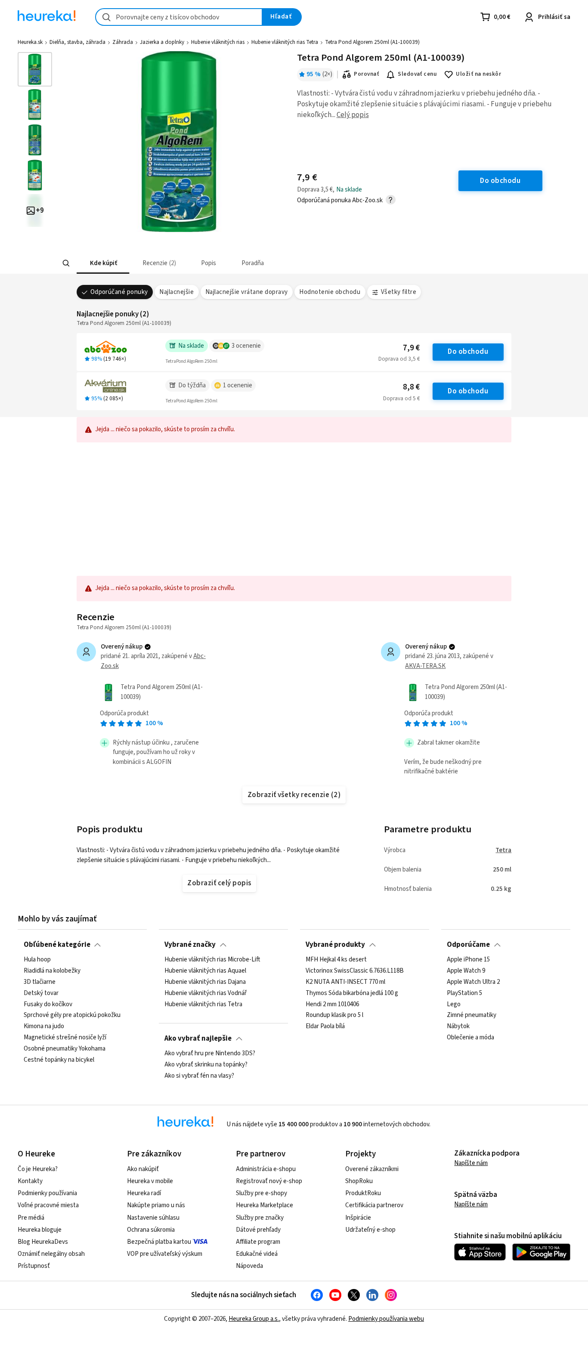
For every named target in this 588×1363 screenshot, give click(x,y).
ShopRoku (359, 1181)
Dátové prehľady (258, 1229)
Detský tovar (41, 993)
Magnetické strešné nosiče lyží (65, 1037)
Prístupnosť (34, 1265)
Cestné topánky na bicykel (59, 1060)
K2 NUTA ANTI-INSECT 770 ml (345, 982)
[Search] (66, 263)
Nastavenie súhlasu (153, 1217)
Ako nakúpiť (143, 1169)
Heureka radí (144, 1193)
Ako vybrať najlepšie (198, 1038)
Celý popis (353, 115)
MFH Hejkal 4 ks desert (336, 959)
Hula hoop (37, 959)
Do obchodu (468, 351)
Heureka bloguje (40, 1229)
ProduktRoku (363, 1193)
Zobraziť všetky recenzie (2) (294, 795)
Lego (454, 1004)
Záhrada (122, 42)
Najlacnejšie (176, 292)
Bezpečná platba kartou (159, 1241)
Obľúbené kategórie (57, 945)
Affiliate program (258, 1241)
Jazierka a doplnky (162, 42)
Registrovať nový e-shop (269, 1181)
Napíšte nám (471, 1163)
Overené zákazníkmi (372, 1169)
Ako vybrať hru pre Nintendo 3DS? (209, 1053)
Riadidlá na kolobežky (52, 971)
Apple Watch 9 (466, 971)
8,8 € (411, 387)
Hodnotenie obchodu (329, 292)
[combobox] (179, 17)
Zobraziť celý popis (219, 883)
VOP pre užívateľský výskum (164, 1253)
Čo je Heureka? (38, 1169)
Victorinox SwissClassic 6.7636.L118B (355, 971)
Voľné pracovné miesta (48, 1205)
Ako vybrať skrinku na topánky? (206, 1064)
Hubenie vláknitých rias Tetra (284, 42)
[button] (103, 263)
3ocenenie (246, 345)
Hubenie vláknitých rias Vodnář (205, 993)
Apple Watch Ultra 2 (473, 982)
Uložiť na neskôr (478, 74)
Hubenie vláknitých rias (217, 42)
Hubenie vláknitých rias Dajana (205, 982)
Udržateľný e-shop (370, 1229)
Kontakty (30, 1181)
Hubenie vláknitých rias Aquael (205, 971)
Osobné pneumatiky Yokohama (64, 1049)
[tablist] (230, 263)
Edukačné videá (257, 1253)
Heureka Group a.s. (254, 1318)
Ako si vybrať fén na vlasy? (199, 1076)
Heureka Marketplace (264, 1205)
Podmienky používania (47, 1193)
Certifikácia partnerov (374, 1205)
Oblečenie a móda (470, 1037)
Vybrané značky (190, 945)
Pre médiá (31, 1217)
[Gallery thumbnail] (34, 69)
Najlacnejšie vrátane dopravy (246, 292)
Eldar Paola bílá (325, 1026)
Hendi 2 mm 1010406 (332, 1004)
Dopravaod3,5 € (399, 359)
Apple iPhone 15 (468, 959)
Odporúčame (468, 945)
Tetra (503, 850)
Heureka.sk (30, 42)
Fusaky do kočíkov (48, 1004)
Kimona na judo (44, 1026)
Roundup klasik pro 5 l (334, 1015)
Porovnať (366, 74)
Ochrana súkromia (151, 1229)
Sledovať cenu (417, 74)
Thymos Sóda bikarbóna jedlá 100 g (352, 993)
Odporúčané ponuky (119, 292)
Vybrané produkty (335, 945)
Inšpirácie (358, 1217)
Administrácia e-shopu (266, 1169)
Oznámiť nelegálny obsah (51, 1253)
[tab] (103, 263)
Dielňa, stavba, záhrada (77, 42)
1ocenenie (237, 385)
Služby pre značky (260, 1217)
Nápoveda (249, 1265)
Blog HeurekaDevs (43, 1241)
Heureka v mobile (150, 1181)
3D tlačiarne (40, 982)
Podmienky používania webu (386, 1318)
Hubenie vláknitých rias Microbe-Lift (212, 959)
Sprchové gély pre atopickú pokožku (72, 1015)
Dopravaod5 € (401, 398)
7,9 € (411, 348)
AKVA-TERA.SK (425, 666)
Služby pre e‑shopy (261, 1193)
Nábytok (458, 1026)
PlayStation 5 (464, 993)
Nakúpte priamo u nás (156, 1205)
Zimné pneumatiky (471, 1015)
